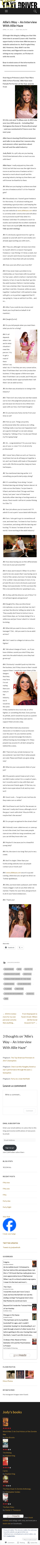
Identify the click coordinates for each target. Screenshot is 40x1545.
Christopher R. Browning (11, 1348)
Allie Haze (9, 969)
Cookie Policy (11, 1536)
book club (7, 1523)
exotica (27, 974)
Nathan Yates (8, 1310)
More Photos (8, 1381)
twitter (19, 989)
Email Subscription (11, 1123)
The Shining (7, 1453)
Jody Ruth (6, 1217)
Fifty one (6, 1189)
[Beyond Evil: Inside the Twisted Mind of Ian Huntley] (34, 1310)
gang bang (9, 984)
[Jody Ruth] (9, 1231)
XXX (6, 998)
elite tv (28, 969)
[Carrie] (5, 1465)
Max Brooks (10, 1437)
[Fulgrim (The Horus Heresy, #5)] (34, 1267)
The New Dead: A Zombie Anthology (17, 1489)
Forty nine (6, 1201)
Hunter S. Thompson (13, 1510)
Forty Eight (7, 1207)
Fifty (4, 1195)
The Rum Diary (8, 1507)
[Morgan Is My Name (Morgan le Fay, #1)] (34, 1319)
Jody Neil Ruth (21, 29)
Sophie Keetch (8, 1317)
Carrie (5, 1471)
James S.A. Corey (9, 1289)
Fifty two (6, 1182)
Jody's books (12, 1412)
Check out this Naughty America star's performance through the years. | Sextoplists (19, 1070)
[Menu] (6, 11)
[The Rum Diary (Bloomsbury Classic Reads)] (5, 1501)
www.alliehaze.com (24, 210)
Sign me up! (9, 1148)
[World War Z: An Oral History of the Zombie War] (5, 1425)
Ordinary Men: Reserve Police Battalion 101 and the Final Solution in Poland (16, 1343)
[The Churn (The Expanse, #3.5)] (34, 1289)
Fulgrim (6, 1262)
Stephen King (10, 1456)
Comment (29, 1111)
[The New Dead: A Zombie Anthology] (5, 1483)
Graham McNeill (9, 1264)
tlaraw (8, 989)
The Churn (7, 1287)
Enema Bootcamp (12, 974)
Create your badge (9, 1234)
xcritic (30, 993)
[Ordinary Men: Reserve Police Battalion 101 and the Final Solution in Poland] (34, 1344)
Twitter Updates (10, 1243)
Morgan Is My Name (11, 1315)
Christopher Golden (12, 1492)
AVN (19, 969)
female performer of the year (17, 979)
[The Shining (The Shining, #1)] (5, 1447)
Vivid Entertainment (14, 993)
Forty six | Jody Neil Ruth (20, 1079)
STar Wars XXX (24, 984)
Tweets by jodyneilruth (11, 1247)
